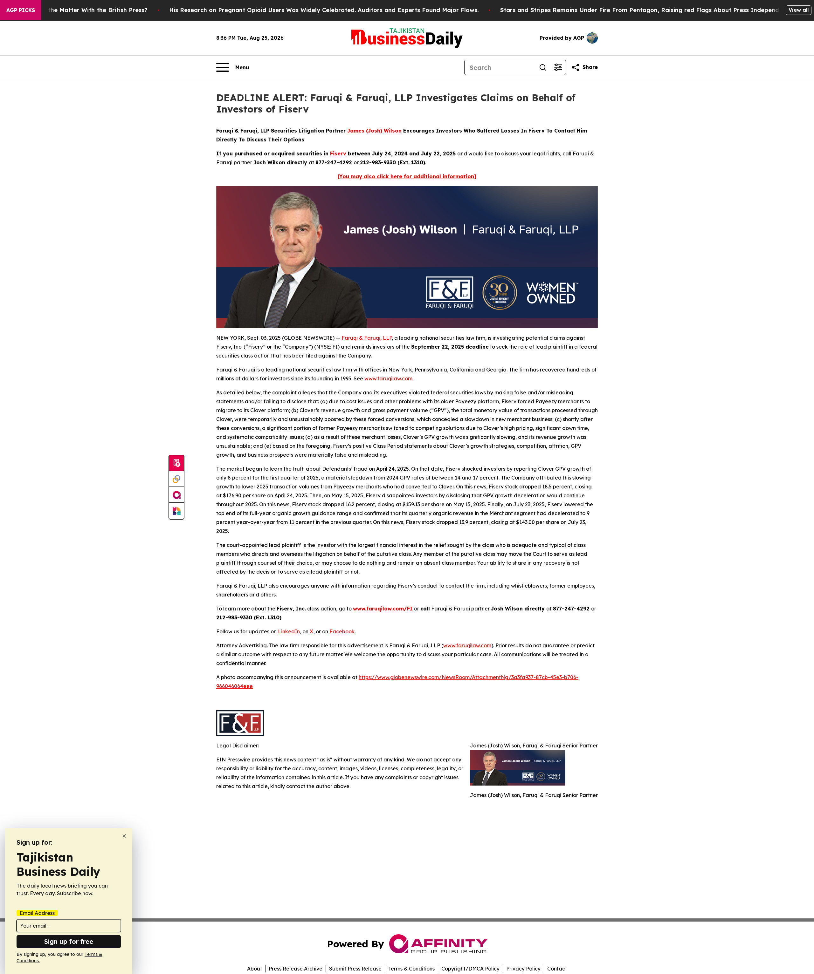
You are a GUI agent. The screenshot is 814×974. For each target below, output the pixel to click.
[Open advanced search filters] (558, 67)
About (254, 968)
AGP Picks (20, 10)
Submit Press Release (355, 968)
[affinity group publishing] (176, 495)
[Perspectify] (176, 479)
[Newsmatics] (176, 511)
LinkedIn (289, 631)
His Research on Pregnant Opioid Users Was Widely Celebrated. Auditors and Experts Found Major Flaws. (324, 10)
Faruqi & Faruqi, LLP (366, 338)
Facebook (342, 631)
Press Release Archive (295, 968)
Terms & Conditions (411, 968)
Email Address (37, 913)
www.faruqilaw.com (388, 378)
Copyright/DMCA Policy (470, 968)
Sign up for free (68, 941)
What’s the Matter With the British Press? (87, 10)
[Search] (542, 67)
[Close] (124, 836)
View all (799, 10)
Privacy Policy (523, 968)
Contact (557, 968)
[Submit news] (176, 463)
